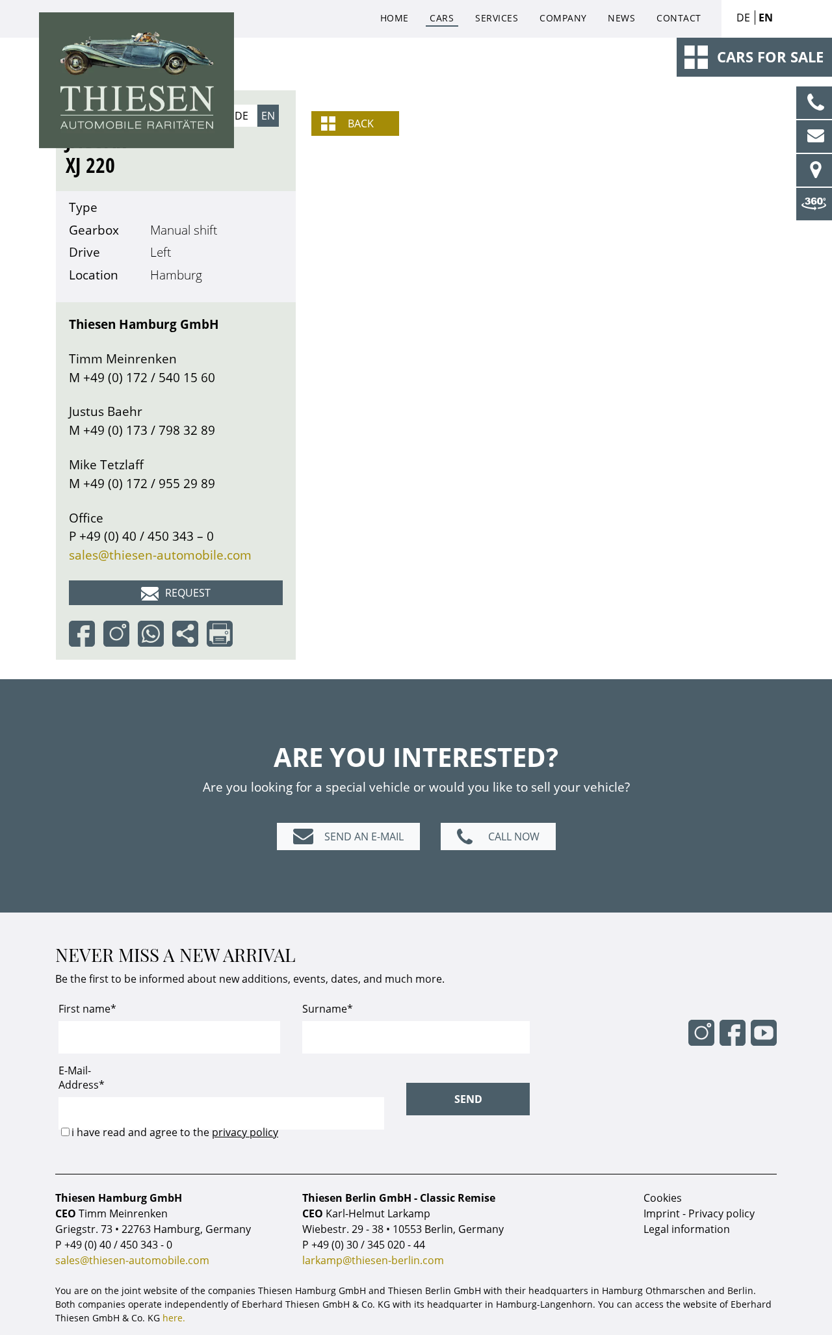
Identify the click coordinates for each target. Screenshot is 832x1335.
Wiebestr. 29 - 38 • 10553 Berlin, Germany (403, 1229)
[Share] (187, 632)
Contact (678, 18)
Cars (442, 18)
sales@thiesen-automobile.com (160, 555)
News (621, 18)
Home (394, 18)
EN (766, 17)
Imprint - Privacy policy (699, 1213)
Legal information (687, 1229)
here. (173, 1318)
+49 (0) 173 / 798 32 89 (149, 430)
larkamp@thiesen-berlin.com (373, 1260)
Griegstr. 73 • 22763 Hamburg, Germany (153, 1229)
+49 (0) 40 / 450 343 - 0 (118, 1245)
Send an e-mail (364, 836)
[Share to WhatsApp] (153, 632)
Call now (514, 836)
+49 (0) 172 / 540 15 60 (149, 377)
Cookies (663, 1198)
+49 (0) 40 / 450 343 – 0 (146, 536)
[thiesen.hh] (119, 632)
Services (496, 18)
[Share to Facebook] (84, 632)
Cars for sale (770, 57)
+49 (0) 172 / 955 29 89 (149, 483)
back (361, 123)
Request (188, 593)
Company (563, 18)
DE (743, 17)
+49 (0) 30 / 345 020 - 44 (368, 1245)
